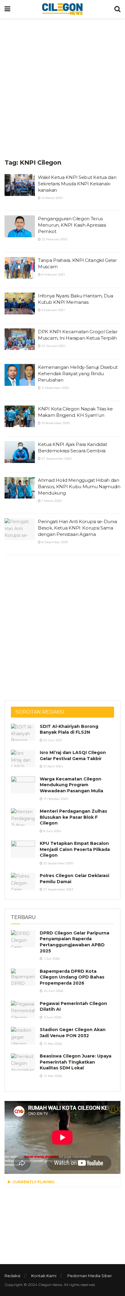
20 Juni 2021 (52, 740)
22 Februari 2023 (54, 239)
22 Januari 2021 (53, 346)
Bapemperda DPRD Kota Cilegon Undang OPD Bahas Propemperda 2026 (72, 977)
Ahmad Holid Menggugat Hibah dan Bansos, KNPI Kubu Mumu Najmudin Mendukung (79, 486)
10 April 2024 (52, 766)
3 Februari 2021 (53, 310)
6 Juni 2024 (51, 831)
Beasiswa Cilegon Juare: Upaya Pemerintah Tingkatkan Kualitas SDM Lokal (75, 1062)
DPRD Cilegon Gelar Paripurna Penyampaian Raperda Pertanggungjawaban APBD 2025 (74, 942)
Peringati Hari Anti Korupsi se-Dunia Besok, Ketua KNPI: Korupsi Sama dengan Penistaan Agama (77, 528)
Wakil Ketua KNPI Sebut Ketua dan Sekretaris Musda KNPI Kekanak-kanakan (77, 183)
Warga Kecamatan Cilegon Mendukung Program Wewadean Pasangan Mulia (71, 785)
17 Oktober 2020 (55, 799)
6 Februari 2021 (53, 274)
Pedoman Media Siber (89, 1275)
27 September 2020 (56, 459)
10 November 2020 (55, 423)
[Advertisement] (62, 86)
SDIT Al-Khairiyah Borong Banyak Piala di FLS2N (69, 729)
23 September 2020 (57, 863)
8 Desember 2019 (54, 542)
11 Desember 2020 (55, 388)
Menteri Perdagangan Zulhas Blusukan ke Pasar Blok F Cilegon (73, 817)
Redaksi (12, 1275)
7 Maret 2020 (51, 501)
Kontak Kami (43, 1275)
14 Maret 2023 (51, 198)
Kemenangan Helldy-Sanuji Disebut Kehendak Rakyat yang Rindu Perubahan (77, 373)
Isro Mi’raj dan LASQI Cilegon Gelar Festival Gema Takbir (73, 755)
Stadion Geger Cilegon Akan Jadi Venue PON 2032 (73, 1032)
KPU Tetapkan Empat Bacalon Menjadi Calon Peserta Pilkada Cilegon (75, 849)
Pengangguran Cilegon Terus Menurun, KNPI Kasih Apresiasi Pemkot (72, 225)
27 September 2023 (57, 889)
